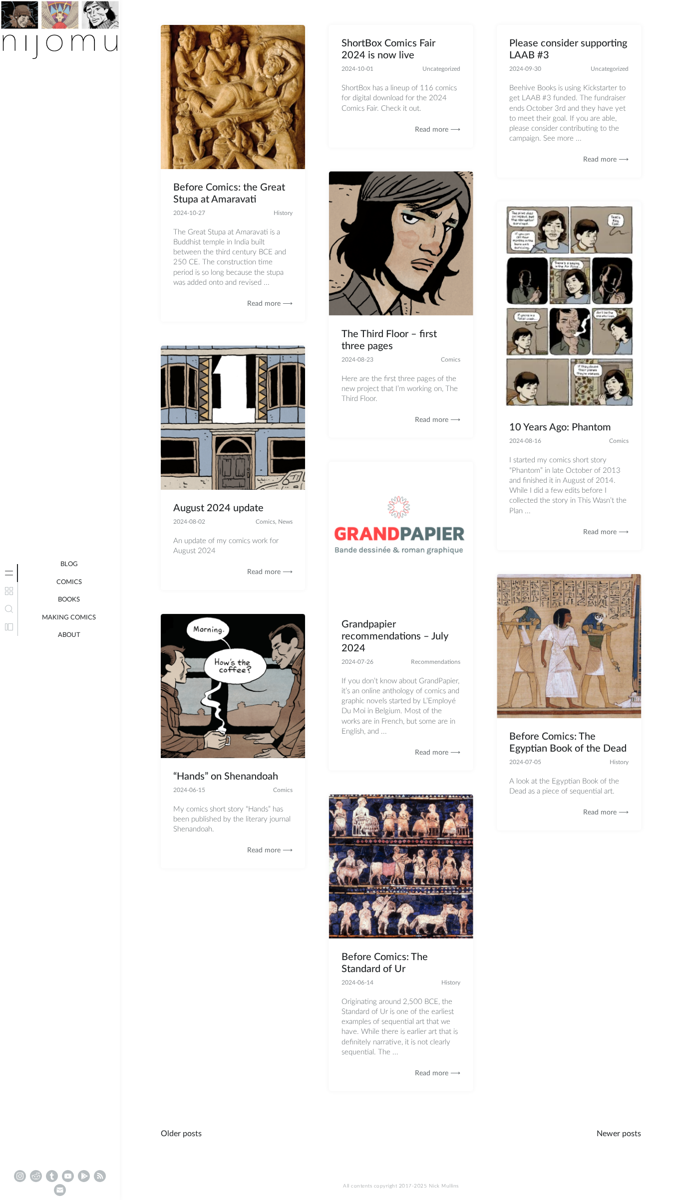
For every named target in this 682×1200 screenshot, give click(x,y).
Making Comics (69, 617)
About (69, 635)
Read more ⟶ (270, 303)
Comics (69, 582)
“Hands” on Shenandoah (225, 777)
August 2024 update (218, 508)
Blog (69, 564)
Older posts (181, 1134)
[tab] (9, 573)
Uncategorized (441, 69)
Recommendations (435, 661)
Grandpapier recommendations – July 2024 (394, 636)
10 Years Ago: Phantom (560, 428)
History (283, 213)
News (285, 522)
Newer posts (619, 1134)
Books (69, 600)
